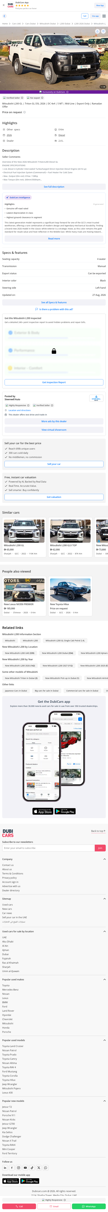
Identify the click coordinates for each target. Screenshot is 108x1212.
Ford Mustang (9, 1071)
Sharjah (6, 967)
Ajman (5, 950)
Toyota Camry (9, 1058)
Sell (84, 16)
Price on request (12, 112)
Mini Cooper (8, 1149)
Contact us (8, 865)
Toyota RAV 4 (9, 1067)
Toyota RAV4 (8, 1144)
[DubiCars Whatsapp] (45, 1167)
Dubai (5, 954)
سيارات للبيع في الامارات (13, 922)
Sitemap (6, 898)
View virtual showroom (54, 429)
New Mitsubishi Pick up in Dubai (60, 678)
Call (21, 1206)
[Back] (4, 16)
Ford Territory (9, 1153)
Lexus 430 (7, 1092)
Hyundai (6, 1015)
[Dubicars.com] (8, 833)
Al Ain (5, 945)
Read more (54, 238)
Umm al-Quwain (10, 971)
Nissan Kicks (8, 1119)
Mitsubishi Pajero (11, 1088)
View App (100, 5)
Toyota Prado (9, 1054)
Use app (95, 16)
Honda (5, 1027)
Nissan (5, 993)
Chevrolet (7, 1019)
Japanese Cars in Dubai (16, 690)
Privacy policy (9, 877)
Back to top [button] (97, 831)
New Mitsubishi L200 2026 (17, 665)
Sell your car (54, 464)
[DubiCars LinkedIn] (5, 1167)
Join (100, 848)
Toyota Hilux (8, 1080)
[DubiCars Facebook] (11, 1167)
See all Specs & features (54, 302)
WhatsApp (91, 1206)
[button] (3, 5)
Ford (4, 1006)
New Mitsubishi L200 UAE (17, 653)
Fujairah (6, 958)
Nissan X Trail (9, 1140)
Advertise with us (11, 886)
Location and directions (20, 410)
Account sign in (10, 882)
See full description (54, 186)
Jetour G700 (8, 1123)
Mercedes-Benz (10, 989)
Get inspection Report (54, 382)
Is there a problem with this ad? (56, 309)
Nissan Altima (9, 1063)
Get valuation (54, 497)
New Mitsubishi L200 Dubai (55, 653)
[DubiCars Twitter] (38, 1167)
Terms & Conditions (12, 873)
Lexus (5, 998)
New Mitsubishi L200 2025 (92, 665)
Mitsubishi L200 (30, 640)
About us (7, 869)
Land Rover (8, 1010)
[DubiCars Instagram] (18, 1167)
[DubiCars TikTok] (32, 1167)
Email (55, 1206)
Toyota (5, 985)
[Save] (103, 31)
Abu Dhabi (7, 941)
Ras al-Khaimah (10, 962)
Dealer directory (11, 890)
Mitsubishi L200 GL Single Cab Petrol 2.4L (65, 640)
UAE (4, 937)
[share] (97, 31)
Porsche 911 (8, 1115)
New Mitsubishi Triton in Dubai (20, 678)
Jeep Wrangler (9, 1084)
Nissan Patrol (9, 1050)
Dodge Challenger (11, 1136)
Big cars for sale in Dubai (46, 690)
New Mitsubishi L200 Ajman (94, 653)
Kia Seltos (7, 1132)
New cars (7, 908)
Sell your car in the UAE (14, 917)
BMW (5, 1002)
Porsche (6, 1031)
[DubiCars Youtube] (25, 1167)
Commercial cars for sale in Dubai (82, 690)
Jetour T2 (7, 1106)
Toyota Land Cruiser (12, 1046)
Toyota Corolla (10, 1075)
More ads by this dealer (54, 421)
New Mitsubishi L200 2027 (55, 665)
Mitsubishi (10, 640)
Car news (7, 913)
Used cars (7, 904)
